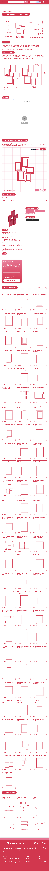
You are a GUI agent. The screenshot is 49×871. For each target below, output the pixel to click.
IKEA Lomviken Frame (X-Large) (8, 592)
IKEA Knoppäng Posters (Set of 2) (39, 518)
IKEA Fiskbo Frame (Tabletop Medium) (37, 369)
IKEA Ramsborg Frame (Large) (22, 611)
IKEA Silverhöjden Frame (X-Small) (39, 701)
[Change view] (45, 190)
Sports (16, 859)
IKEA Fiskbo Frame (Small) (8, 368)
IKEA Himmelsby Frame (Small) (38, 406)
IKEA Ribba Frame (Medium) (24, 629)
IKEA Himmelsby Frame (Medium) (23, 406)
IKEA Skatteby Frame (7, 719)
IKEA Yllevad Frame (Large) (39, 755)
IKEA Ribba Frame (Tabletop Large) (9, 647)
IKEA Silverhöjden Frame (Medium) (39, 683)
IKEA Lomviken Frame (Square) (22, 574)
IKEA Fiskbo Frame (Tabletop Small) (6, 388)
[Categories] (46, 2)
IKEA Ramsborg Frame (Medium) (38, 611)
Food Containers (21, 816)
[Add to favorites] (20, 208)
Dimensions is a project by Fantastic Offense (11, 867)
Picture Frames (9, 11)
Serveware (5, 816)
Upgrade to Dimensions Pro (12, 280)
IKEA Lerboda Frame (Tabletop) (7, 555)
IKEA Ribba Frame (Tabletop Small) (40, 647)
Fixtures (10, 859)
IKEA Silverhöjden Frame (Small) (8, 701)
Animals (4, 859)
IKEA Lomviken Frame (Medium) (38, 555)
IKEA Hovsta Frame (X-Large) (38, 462)
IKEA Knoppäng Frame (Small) (7, 499)
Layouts (10, 861)
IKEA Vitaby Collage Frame (8, 755)
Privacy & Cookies (42, 861)
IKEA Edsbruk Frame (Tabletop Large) (7, 332)
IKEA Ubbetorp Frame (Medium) (22, 720)
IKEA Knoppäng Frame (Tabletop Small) (38, 499)
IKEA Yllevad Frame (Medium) (7, 773)
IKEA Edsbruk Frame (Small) (40, 313)
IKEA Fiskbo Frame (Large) (23, 350)
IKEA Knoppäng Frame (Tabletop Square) (7, 518)
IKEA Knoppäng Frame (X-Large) (23, 518)
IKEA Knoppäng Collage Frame (8, 481)
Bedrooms (36, 220)
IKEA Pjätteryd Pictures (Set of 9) (8, 611)
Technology (17, 861)
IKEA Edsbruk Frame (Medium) (22, 313)
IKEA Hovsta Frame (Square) (22, 444)
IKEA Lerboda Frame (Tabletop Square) (38, 536)
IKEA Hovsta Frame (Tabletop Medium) (7, 462)
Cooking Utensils (21, 797)
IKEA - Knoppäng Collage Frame (9, 256)
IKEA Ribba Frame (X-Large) (24, 665)
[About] (44, 2)
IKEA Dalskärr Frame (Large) (22, 295)
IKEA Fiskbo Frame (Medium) (37, 351)
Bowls (34, 797)
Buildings (11, 862)
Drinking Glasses (6, 797)
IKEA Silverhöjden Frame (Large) (23, 683)
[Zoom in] (38, 190)
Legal (39, 859)
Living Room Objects (40, 211)
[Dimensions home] (4, 2)
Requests (28, 861)
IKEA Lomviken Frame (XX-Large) (24, 592)
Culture (16, 862)
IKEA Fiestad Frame (7, 350)
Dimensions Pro (29, 859)
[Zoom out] (36, 190)
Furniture (11, 858)
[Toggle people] (43, 190)
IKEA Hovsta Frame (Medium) (37, 425)
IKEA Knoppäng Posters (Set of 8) (8, 536)
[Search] (26, 2)
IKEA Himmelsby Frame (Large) (7, 406)
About (39, 858)
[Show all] (40, 190)
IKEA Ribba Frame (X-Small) (39, 665)
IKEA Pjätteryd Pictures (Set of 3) (39, 592)
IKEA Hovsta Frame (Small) (8, 443)
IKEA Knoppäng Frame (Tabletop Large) (22, 499)
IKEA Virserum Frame (38, 738)
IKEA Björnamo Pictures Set (9, 294)
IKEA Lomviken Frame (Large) (22, 555)
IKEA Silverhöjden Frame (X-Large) (23, 701)
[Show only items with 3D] (46, 288)
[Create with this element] (22, 208)
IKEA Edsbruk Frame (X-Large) (39, 332)
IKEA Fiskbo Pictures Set (23, 387)
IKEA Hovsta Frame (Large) (24, 424)
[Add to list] (21, 208)
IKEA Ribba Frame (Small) (39, 629)
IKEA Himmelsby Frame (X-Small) (8, 425)
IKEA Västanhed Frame (7, 738)
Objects (3, 11)
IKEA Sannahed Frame (7, 682)
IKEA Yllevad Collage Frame (24, 755)
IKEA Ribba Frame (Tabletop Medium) (24, 647)
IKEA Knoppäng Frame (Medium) (38, 481)
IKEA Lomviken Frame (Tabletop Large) (38, 574)
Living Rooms (29, 220)
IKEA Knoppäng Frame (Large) (22, 481)
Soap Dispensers (37, 816)
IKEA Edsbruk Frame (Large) (9, 313)
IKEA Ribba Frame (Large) (8, 629)
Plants (4, 861)
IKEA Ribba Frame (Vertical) (9, 665)
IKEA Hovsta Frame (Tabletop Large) (37, 444)
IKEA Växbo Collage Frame (24, 738)
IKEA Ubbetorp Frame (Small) (38, 720)
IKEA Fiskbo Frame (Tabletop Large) (22, 369)
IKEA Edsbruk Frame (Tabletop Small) (22, 332)
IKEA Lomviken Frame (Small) (7, 574)
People (4, 858)
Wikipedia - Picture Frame (7, 257)
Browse (27, 858)
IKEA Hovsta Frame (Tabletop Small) (22, 462)
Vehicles (17, 858)
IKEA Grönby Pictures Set (39, 387)
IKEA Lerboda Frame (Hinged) (22, 536)
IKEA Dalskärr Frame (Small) (40, 294)
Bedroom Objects (30, 213)
